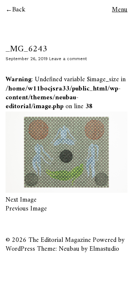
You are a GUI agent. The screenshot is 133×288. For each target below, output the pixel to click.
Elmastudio (104, 249)
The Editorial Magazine (59, 240)
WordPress (20, 249)
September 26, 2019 (27, 58)
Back (18, 10)
